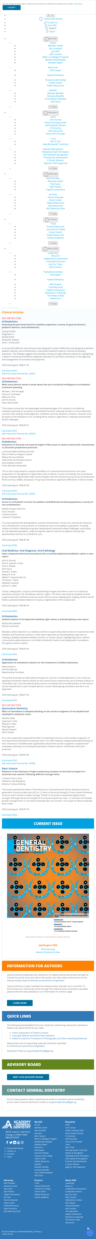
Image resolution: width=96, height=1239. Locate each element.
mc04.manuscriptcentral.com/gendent (27, 1046)
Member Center (55, 45)
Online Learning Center (55, 122)
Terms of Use (7, 1234)
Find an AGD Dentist (15, 1148)
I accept (12, 7)
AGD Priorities (53, 178)
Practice (38, 1180)
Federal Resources (55, 203)
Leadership (53, 253)
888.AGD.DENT (13, 1137)
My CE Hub (55, 141)
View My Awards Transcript (55, 144)
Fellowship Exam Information (55, 151)
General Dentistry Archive (48, 952)
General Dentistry (55, 75)
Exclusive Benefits (55, 96)
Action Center (55, 200)
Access (53, 43)
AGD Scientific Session (55, 125)
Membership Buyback (55, 59)
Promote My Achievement (56, 157)
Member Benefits (55, 93)
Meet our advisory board (28, 1077)
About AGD (70, 1180)
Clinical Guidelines (55, 237)
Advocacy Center (55, 181)
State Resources (55, 205)
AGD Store (55, 101)
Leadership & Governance (56, 258)
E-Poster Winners (55, 160)
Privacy (37, 1231)
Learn (53, 116)
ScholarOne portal (15, 977)
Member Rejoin (55, 62)
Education (70, 1121)
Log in (9, 1156)
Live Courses (56, 119)
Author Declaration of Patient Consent (30, 1032)
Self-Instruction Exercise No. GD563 (18, 373)
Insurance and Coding (55, 79)
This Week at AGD (55, 295)
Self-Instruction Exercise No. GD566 (18, 763)
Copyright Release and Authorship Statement (33, 1035)
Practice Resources (55, 226)
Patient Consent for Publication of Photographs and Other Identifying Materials (49, 1038)
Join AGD (55, 51)
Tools (53, 223)
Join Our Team (55, 264)
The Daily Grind (55, 287)
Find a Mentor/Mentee (55, 98)
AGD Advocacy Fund (55, 208)
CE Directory (55, 128)
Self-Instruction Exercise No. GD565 (18, 493)
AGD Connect (55, 54)
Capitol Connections (55, 189)
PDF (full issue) (48, 949)
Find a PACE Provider (55, 133)
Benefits (53, 90)
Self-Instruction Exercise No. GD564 (18, 433)
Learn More (78, 4)
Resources (53, 67)
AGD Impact (55, 70)
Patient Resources (55, 85)
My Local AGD (55, 48)
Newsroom (55, 298)
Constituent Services (55, 261)
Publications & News (53, 271)
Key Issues (55, 184)
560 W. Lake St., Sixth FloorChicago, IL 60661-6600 (18, 1133)
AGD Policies (55, 186)
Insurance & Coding (55, 229)
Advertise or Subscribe (55, 292)
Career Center (55, 82)
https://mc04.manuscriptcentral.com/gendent (43, 980)
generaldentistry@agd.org (41, 1051)
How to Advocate (55, 197)
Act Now (53, 194)
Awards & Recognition (53, 149)
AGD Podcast (56, 284)
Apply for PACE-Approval (55, 163)
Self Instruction (55, 131)
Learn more (20, 1003)
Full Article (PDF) (9, 370)
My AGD (38, 1121)
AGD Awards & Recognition (55, 154)
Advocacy (8, 1180)
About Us (55, 255)
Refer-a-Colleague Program (55, 57)
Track (53, 138)
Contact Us (11, 1151)
